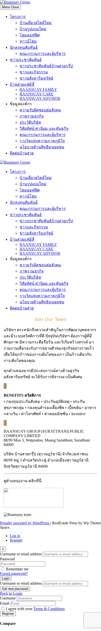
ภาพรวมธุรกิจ (32, 116)
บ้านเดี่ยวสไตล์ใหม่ (36, 23)
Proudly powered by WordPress (25, 523)
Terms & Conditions (49, 609)
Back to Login (11, 593)
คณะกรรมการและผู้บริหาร (43, 53)
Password (7, 559)
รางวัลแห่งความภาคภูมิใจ (42, 141)
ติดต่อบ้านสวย (22, 153)
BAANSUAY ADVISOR (40, 98)
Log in (15, 536)
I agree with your (35, 609)
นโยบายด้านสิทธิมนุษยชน (42, 147)
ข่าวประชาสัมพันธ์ (26, 60)
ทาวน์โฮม (28, 41)
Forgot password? (14, 573)
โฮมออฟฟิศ (30, 35)
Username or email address (21, 554)
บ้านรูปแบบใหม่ (33, 29)
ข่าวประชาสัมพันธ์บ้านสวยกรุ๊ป (46, 66)
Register (16, 540)
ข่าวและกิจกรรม (34, 72)
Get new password (15, 589)
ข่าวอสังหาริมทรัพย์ (36, 78)
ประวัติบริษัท (30, 122)
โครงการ (18, 17)
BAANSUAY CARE (36, 94)
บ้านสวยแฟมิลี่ (22, 84)
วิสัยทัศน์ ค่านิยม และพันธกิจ (44, 128)
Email (4, 603)
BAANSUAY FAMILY (38, 89)
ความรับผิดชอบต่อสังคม (40, 110)
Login (6, 578)
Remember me (17, 569)
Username (8, 598)
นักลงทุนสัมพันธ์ (24, 47)
